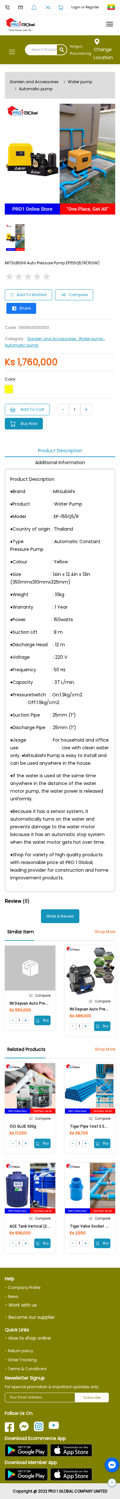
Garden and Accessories (34, 81)
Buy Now (29, 423)
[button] (112, 1483)
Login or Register (85, 7)
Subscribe (92, 1397)
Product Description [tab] (60, 450)
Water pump (80, 81)
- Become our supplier (30, 1317)
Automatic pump (35, 89)
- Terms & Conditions (26, 1368)
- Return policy (19, 1351)
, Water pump (90, 338)
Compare (78, 294)
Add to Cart (32, 409)
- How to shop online (28, 1338)
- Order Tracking (21, 1359)
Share (25, 308)
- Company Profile (22, 1287)
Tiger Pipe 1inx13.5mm (90, 1126)
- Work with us (21, 1305)
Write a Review (60, 916)
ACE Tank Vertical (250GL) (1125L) (40, 1226)
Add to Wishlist (32, 294)
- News (11, 1296)
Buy (45, 1020)
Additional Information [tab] (60, 462)
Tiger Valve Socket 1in (90, 1226)
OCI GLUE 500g (23, 1126)
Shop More (105, 931)
